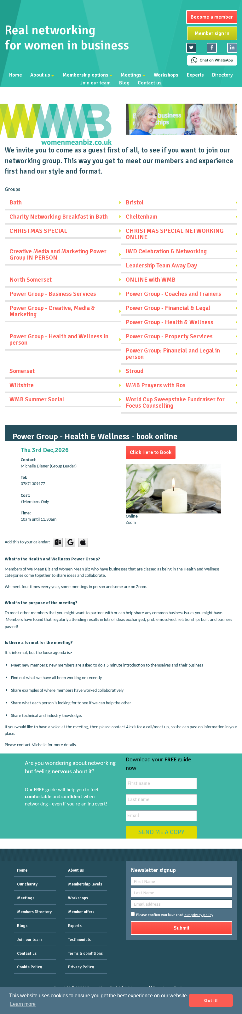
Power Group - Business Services (52, 294)
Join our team (95, 83)
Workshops (166, 75)
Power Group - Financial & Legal (168, 308)
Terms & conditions (85, 953)
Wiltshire (21, 385)
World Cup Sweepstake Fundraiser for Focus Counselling (175, 403)
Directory (222, 75)
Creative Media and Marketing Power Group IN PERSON (58, 254)
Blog (124, 83)
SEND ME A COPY (161, 832)
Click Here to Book (150, 452)
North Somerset (30, 280)
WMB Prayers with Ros (156, 385)
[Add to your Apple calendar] (83, 542)
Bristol (135, 202)
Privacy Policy (81, 967)
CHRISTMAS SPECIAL (38, 231)
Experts (195, 75)
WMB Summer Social (36, 399)
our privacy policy (198, 915)
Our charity (27, 884)
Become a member (212, 17)
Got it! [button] (211, 1000)
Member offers (81, 911)
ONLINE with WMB (151, 280)
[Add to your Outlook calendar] (58, 542)
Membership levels (85, 884)
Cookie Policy (29, 967)
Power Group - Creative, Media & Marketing (52, 311)
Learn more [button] (23, 1004)
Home (15, 75)
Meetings (131, 75)
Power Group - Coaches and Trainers (173, 294)
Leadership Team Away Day (161, 265)
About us (40, 75)
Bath (15, 202)
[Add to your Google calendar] (70, 542)
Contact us (150, 83)
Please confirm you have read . (175, 915)
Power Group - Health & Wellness (169, 322)
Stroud (134, 371)
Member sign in (212, 33)
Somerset (22, 371)
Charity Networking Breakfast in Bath (58, 217)
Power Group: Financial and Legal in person (173, 354)
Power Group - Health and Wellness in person (58, 340)
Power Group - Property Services (169, 336)
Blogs (22, 925)
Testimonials (79, 939)
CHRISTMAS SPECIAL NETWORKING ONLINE (175, 234)
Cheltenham (141, 217)
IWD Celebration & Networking (166, 251)
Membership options (85, 75)
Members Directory (34, 911)
